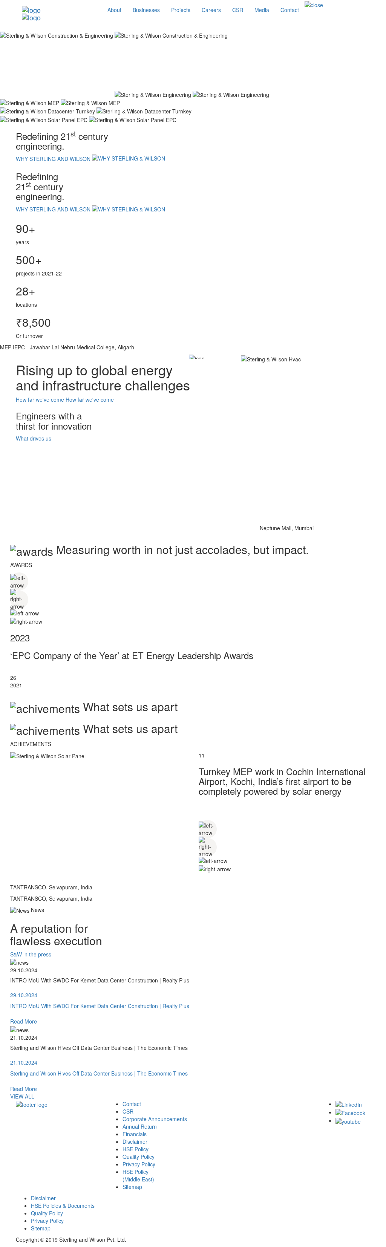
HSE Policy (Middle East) (138, 1175)
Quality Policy (139, 1156)
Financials (135, 1134)
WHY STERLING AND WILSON (54, 158)
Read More (23, 1021)
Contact (132, 1104)
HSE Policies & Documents (63, 1205)
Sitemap (132, 1186)
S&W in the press (30, 954)
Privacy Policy (139, 1164)
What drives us (33, 438)
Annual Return (140, 1126)
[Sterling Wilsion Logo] (59, 9)
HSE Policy (136, 1149)
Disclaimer (135, 1141)
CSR (128, 1111)
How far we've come (40, 399)
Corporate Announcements (155, 1119)
